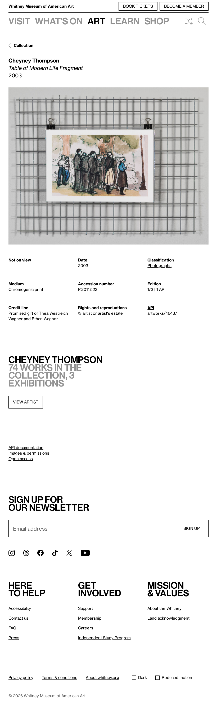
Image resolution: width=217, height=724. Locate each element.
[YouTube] (85, 552)
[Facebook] (40, 552)
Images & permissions (28, 453)
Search (202, 21)
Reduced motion (177, 677)
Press (13, 637)
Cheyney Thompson (33, 60)
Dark (142, 677)
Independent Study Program (104, 637)
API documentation (25, 447)
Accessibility (19, 608)
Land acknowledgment (168, 618)
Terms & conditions (59, 677)
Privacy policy (20, 677)
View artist (25, 401)
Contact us (18, 618)
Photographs (159, 265)
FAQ (12, 627)
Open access (20, 458)
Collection (23, 45)
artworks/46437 (162, 313)
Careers (85, 627)
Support (85, 608)
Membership (89, 618)
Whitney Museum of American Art (41, 6)
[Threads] (26, 552)
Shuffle (188, 21)
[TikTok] (55, 552)
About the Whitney (164, 608)
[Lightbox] (108, 166)
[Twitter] (69, 552)
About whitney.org (102, 677)
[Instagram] (11, 552)
